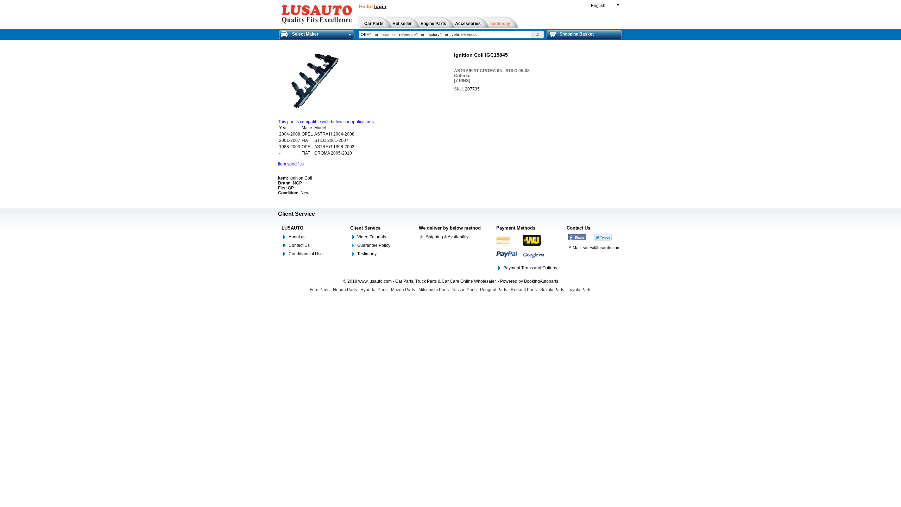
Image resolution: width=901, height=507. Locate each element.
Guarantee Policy (373, 245)
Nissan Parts (464, 289)
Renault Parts (524, 289)
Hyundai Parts (374, 289)
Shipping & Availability (447, 236)
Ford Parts (319, 289)
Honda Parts (345, 289)
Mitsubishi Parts (433, 289)
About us (297, 236)
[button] (537, 34)
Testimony (367, 253)
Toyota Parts (579, 289)
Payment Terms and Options (530, 267)
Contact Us (299, 245)
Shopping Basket (577, 34)
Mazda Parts (403, 289)
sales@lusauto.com (601, 247)
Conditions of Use (306, 253)
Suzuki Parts (552, 289)
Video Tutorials (371, 236)
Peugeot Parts (493, 289)
